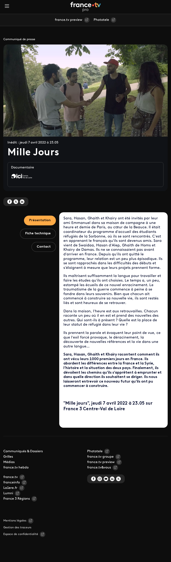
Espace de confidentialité (20, 534)
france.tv (10, 477)
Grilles (8, 456)
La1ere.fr (10, 488)
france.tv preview (68, 20)
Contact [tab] (44, 246)
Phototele (101, 20)
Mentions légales (14, 520)
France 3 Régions (16, 498)
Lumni (8, 493)
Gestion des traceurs (17, 527)
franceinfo (11, 482)
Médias (9, 462)
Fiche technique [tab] (38, 233)
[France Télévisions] (85, 7)
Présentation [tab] (40, 220)
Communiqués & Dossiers (23, 451)
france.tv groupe (100, 456)
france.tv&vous (99, 467)
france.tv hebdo (16, 467)
